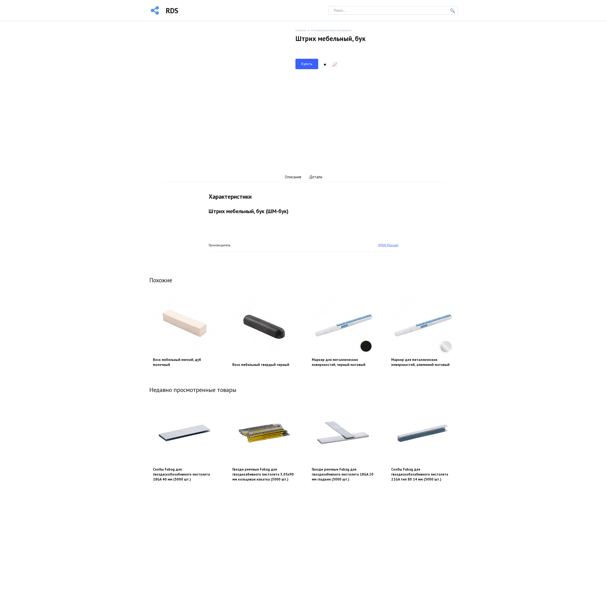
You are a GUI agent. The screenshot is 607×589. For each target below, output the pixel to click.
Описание (293, 177)
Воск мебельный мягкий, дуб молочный (177, 362)
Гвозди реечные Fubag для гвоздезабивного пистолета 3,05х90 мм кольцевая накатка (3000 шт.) (263, 474)
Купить (306, 64)
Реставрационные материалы (331, 30)
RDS (172, 10)
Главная (300, 30)
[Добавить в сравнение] (334, 64)
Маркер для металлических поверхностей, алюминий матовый (420, 362)
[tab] (293, 177)
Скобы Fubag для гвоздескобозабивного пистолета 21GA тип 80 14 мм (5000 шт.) (419, 474)
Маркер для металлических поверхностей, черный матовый (338, 362)
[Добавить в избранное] (325, 64)
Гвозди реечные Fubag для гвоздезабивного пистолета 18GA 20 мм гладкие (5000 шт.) (342, 474)
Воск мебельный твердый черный (260, 364)
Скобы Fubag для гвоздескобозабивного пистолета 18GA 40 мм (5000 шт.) (181, 474)
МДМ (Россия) (388, 245)
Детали (315, 177)
